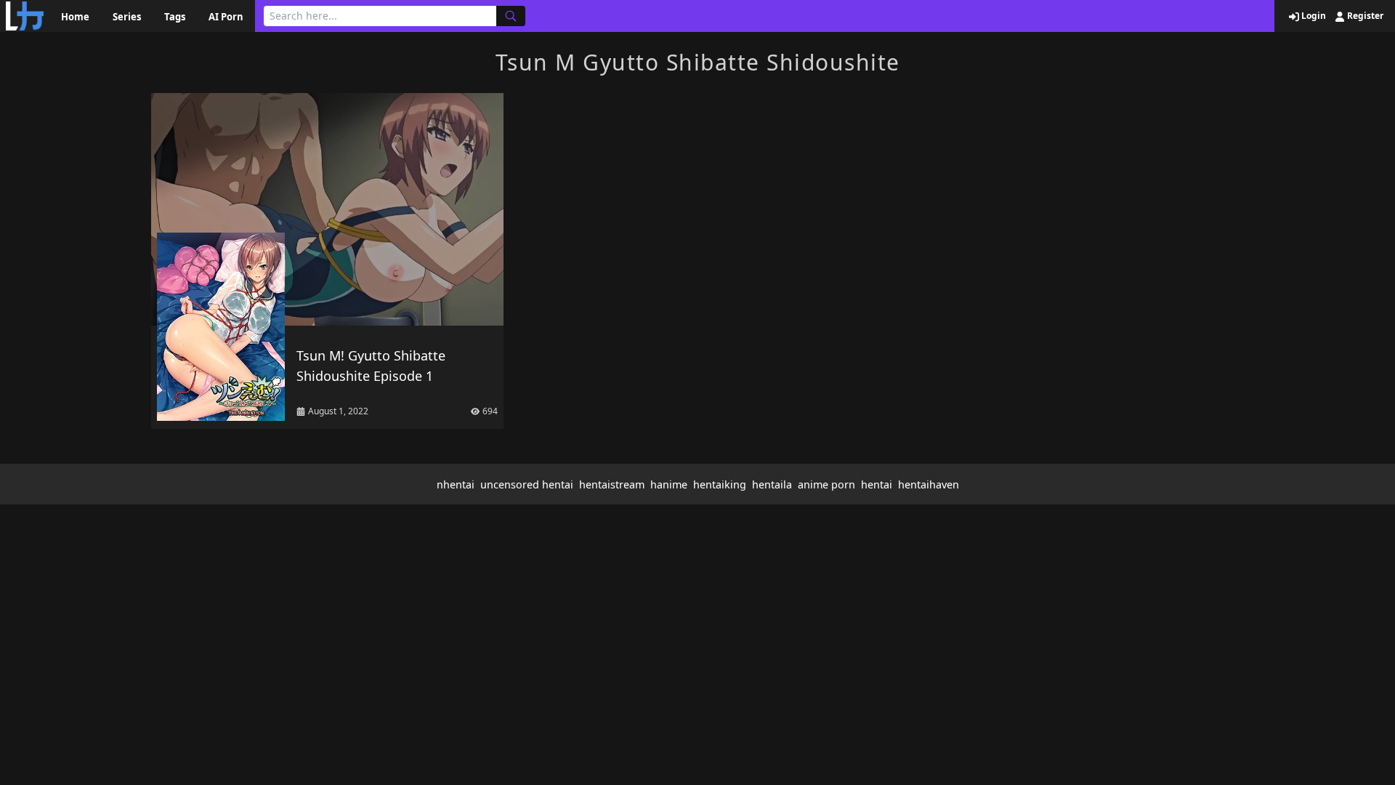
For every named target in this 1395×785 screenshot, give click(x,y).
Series (127, 16)
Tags (174, 16)
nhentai (455, 484)
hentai (876, 484)
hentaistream (611, 484)
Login (1312, 16)
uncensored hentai (526, 484)
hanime (668, 484)
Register (1364, 16)
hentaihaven (928, 484)
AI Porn (226, 16)
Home (75, 16)
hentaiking (719, 484)
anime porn (826, 484)
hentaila (772, 484)
